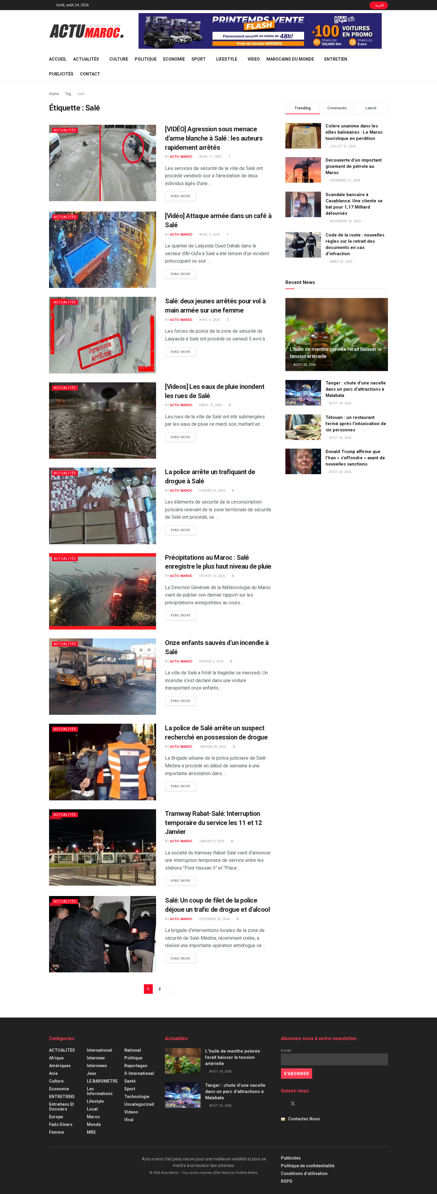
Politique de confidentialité (307, 1165)
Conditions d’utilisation (304, 1173)
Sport (198, 59)
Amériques (60, 1065)
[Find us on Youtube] (303, 1103)
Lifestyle (226, 59)
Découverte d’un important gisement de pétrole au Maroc (354, 166)
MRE (91, 1132)
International (99, 1050)
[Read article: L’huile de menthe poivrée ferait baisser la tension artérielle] (336, 334)
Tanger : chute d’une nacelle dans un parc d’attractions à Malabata (356, 389)
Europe (56, 1116)
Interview (96, 1058)
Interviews (97, 1065)
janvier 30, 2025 (212, 747)
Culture (118, 59)
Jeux (91, 1073)
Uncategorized (139, 1104)
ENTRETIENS (62, 1096)
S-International (139, 1073)
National (132, 1050)
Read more (183, 196)
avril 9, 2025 (209, 234)
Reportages (135, 1065)
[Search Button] (385, 66)
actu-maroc (181, 157)
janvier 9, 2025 (211, 841)
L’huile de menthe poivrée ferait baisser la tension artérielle (232, 1057)
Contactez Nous (304, 1118)
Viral (128, 1119)
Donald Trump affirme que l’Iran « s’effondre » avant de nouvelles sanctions (355, 458)
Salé (80, 94)
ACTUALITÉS (86, 59)
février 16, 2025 (211, 576)
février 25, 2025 (211, 491)
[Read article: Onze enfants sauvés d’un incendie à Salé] (102, 676)
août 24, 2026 (304, 365)
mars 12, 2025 (210, 405)
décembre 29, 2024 (213, 919)
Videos (131, 1112)
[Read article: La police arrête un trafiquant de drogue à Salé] (102, 506)
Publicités (61, 74)
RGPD (287, 1181)
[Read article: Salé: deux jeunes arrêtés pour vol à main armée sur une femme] (102, 335)
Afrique (56, 1058)
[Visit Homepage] (86, 31)
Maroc (93, 1116)
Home (54, 94)
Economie (174, 59)
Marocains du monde (290, 59)
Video (254, 59)
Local (92, 1109)
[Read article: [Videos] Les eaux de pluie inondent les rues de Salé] (102, 420)
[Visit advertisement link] (260, 31)
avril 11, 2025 (209, 157)
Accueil (58, 59)
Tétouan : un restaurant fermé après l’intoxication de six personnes (356, 424)
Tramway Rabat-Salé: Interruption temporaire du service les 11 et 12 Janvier (213, 823)
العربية (379, 5)
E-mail (286, 1050)
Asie (53, 1073)
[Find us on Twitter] (292, 1103)
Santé (130, 1081)
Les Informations (100, 1091)
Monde (94, 1124)
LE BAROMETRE (102, 1081)
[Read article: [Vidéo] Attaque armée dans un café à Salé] (102, 250)
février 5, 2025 (210, 661)
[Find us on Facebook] (282, 1103)
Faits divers (61, 1124)
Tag (68, 94)
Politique (146, 59)
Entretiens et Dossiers (61, 1106)
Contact (90, 74)
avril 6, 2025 (209, 320)
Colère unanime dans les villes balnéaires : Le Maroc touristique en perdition (354, 132)
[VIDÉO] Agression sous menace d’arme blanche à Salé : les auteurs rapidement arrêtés (214, 138)
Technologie (136, 1096)
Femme (56, 1132)
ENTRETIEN (335, 59)
